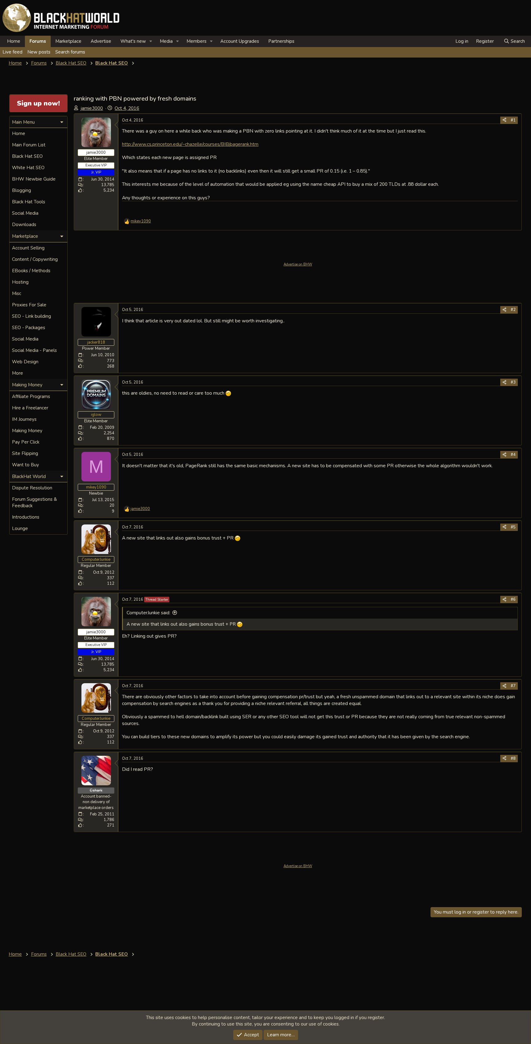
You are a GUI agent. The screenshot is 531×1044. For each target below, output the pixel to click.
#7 (513, 686)
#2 (513, 310)
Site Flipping (25, 453)
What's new (133, 41)
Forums (38, 41)
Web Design (25, 362)
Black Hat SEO (27, 156)
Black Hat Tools (28, 202)
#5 (513, 527)
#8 (513, 758)
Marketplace (68, 41)
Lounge (20, 528)
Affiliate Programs (31, 396)
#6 (513, 599)
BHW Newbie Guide (34, 179)
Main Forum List (28, 145)
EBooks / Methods (31, 271)
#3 (513, 382)
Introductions (25, 517)
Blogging (21, 190)
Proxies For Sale (29, 305)
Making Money (27, 431)
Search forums (70, 52)
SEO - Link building (31, 316)
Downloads (24, 224)
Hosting (20, 282)
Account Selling (28, 248)
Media (166, 41)
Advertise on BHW (298, 264)
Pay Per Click (25, 442)
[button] (151, 41)
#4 (513, 454)
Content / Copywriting (35, 259)
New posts (38, 52)
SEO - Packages (28, 328)
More (17, 373)
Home (13, 41)
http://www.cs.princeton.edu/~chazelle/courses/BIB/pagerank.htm (190, 144)
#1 (513, 120)
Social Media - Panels (34, 350)
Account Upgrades (239, 41)
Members (196, 41)
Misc (16, 293)
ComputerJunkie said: (148, 613)
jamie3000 (92, 108)
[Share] (504, 120)
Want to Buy (25, 465)
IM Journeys (24, 419)
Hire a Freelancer (30, 408)
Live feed (12, 52)
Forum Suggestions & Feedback (34, 502)
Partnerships (281, 41)
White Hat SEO (28, 168)
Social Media (25, 213)
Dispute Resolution (32, 488)
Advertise (101, 41)
